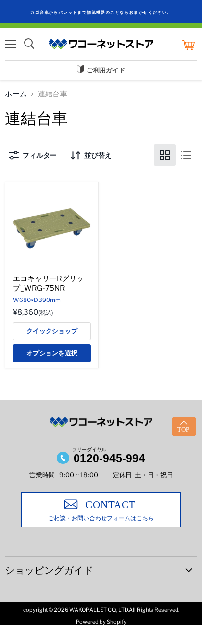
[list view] (186, 155)
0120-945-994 (109, 458)
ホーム (16, 94)
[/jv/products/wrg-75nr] (52, 228)
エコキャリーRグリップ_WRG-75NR (48, 283)
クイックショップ (51, 331)
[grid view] (165, 155)
